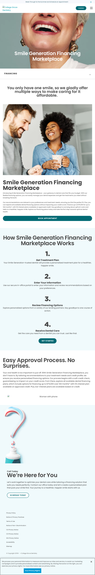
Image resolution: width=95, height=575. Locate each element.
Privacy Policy (11, 513)
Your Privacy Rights (32, 571)
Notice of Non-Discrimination (16, 525)
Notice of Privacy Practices (15, 517)
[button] (91, 8)
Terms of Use (10, 521)
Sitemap (9, 546)
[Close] (91, 561)
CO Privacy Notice (12, 534)
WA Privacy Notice (12, 538)
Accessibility (10, 542)
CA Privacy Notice (12, 530)
